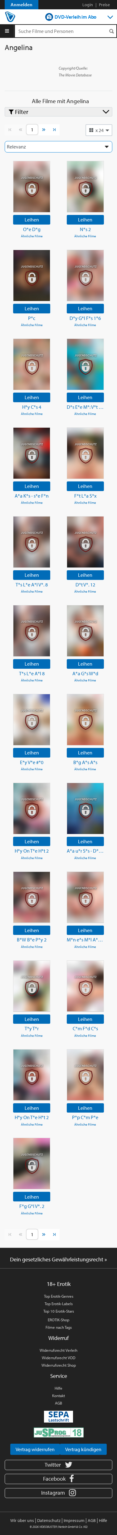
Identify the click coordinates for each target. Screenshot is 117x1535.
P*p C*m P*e (85, 1117)
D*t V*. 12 (85, 584)
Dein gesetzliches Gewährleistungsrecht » (58, 1259)
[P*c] (31, 275)
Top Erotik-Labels (59, 1303)
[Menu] (7, 31)
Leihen (32, 219)
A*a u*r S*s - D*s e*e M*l (85, 851)
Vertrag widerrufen (35, 1449)
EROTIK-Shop (58, 1319)
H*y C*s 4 (31, 407)
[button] (98, 130)
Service (58, 1375)
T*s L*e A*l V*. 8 (32, 584)
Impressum (74, 1520)
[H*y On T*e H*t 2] (31, 808)
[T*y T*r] (31, 986)
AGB (58, 1403)
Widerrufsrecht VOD (59, 1357)
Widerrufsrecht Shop (58, 1365)
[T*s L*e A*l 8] (31, 631)
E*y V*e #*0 (31, 762)
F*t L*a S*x (85, 496)
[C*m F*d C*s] (85, 986)
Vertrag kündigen (83, 1449)
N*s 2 (85, 229)
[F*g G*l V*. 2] (31, 1163)
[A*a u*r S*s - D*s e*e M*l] (85, 808)
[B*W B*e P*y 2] (31, 897)
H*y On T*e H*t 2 (32, 851)
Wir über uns (22, 1520)
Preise (104, 4)
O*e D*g (32, 229)
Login (87, 4)
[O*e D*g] (31, 186)
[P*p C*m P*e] (85, 1075)
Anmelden (21, 4)
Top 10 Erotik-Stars (58, 1311)
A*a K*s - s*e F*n (32, 496)
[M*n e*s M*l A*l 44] (85, 897)
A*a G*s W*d (85, 673)
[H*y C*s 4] (31, 364)
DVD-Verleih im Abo (75, 17)
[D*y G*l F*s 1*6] (85, 275)
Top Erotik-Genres (58, 1296)
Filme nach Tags (59, 1327)
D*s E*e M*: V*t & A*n (85, 407)
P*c (31, 318)
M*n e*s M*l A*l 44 (85, 939)
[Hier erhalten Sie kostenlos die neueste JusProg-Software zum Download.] (59, 1432)
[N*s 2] (85, 186)
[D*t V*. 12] (85, 542)
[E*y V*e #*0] (31, 719)
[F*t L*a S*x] (85, 453)
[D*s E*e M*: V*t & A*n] (85, 364)
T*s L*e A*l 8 (32, 673)
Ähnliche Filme (32, 236)
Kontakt (58, 1395)
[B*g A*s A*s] (85, 719)
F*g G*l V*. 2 (31, 1206)
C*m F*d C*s (85, 1028)
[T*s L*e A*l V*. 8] (31, 542)
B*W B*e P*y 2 (31, 939)
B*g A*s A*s (85, 762)
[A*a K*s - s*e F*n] (31, 453)
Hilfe (58, 1388)
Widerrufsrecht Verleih (58, 1350)
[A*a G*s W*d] (85, 631)
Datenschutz (49, 1520)
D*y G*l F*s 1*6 (85, 318)
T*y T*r (32, 1028)
